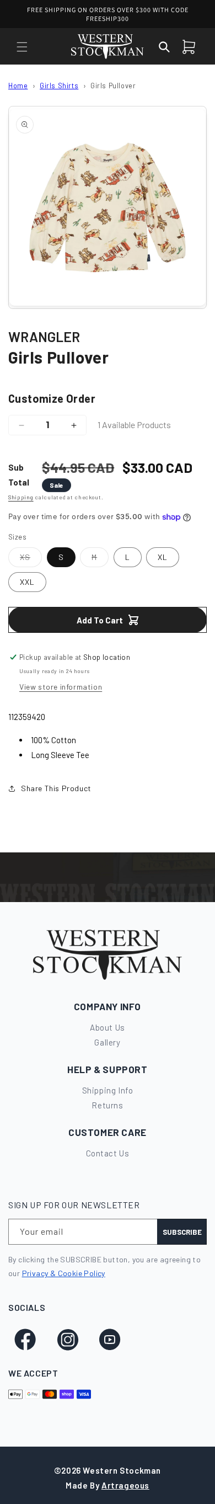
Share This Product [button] (56, 788)
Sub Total (18, 474)
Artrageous (125, 1485)
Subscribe (182, 1232)
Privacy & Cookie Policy (63, 1273)
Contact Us (108, 1153)
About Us (107, 1027)
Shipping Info (107, 1090)
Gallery (107, 1042)
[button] (22, 47)
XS (31, 559)
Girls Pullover (113, 85)
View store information (60, 686)
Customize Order (51, 398)
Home (18, 85)
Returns (107, 1105)
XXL (27, 581)
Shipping (21, 497)
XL (163, 557)
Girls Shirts (59, 85)
